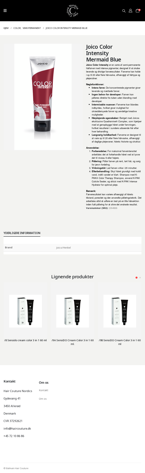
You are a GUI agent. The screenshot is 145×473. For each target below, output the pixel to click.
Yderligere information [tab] (22, 233)
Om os (43, 398)
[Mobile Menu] (5, 10)
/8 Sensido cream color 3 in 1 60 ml (25, 340)
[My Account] (130, 11)
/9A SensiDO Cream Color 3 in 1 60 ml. (73, 341)
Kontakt (43, 390)
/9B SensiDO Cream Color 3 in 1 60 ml (120, 341)
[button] (124, 11)
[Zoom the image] (72, 2)
